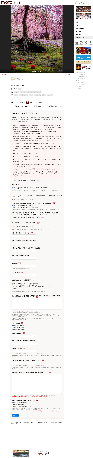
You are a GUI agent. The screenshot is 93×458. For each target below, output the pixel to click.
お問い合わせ (78, 88)
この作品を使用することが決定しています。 (24, 226)
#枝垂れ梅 (27, 92)
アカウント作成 (82, 3)
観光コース (79, 34)
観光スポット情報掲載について (82, 76)
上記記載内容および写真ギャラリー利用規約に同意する (27, 180)
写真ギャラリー (80, 37)
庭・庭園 (31, 95)
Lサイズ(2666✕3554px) (19, 329)
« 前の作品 (3, 74)
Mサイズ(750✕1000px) (18, 327)
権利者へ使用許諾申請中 (19, 404)
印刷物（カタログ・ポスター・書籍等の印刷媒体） (25, 283)
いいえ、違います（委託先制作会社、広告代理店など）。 (27, 207)
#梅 (31, 92)
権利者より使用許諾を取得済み (21, 402)
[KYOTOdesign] (11, 3)
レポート (78, 25)
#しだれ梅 (16, 92)
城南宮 (19, 89)
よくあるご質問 (79, 86)
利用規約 (77, 80)
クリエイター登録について (81, 78)
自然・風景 (25, 95)
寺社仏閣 (16, 95)
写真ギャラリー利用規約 (40, 169)
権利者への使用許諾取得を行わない (22, 406)
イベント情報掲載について (81, 74)
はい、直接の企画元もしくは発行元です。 (23, 205)
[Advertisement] (37, 437)
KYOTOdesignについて (80, 72)
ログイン (88, 3)
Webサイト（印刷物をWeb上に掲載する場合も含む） (26, 285)
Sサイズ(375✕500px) (18, 325)
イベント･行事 (80, 28)
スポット (78, 31)
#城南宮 (21, 92)
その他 (15, 288)
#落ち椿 (38, 92)
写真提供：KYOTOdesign (30, 311)
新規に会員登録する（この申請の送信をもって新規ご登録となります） (30, 187)
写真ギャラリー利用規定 (80, 84)
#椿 (34, 92)
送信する (15, 415)
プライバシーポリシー (80, 82)
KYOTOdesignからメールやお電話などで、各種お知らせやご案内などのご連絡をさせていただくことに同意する (37, 196)
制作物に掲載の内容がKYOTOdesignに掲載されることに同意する (29, 217)
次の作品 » (70, 74)
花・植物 (36, 95)
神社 (20, 95)
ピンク (51, 95)
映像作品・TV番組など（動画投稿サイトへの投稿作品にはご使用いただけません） (33, 286)
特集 (77, 23)
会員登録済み (16, 188)
